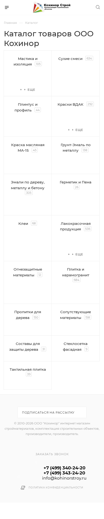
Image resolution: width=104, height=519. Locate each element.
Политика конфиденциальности (56, 487)
